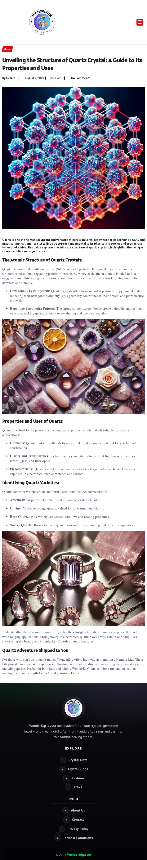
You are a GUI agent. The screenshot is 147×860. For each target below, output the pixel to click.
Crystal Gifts (74, 760)
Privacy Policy (74, 829)
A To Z (74, 787)
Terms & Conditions (75, 838)
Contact (75, 819)
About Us (75, 810)
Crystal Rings (75, 769)
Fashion (75, 778)
